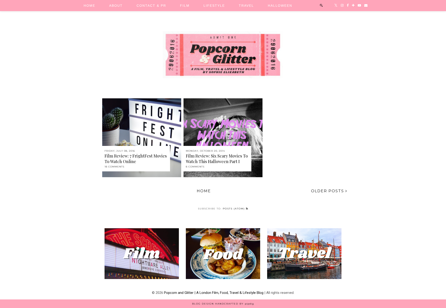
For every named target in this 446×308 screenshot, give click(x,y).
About (116, 5)
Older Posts (328, 191)
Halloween (280, 5)
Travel (246, 5)
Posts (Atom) (234, 208)
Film (185, 5)
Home (89, 5)
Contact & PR (151, 5)
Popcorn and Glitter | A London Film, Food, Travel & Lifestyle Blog (213, 293)
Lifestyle (214, 5)
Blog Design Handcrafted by (223, 303)
